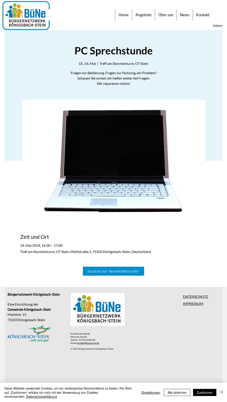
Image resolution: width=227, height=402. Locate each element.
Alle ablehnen (177, 392)
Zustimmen (205, 392)
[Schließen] (221, 392)
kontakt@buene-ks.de (88, 343)
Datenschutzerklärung (41, 396)
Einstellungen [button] (150, 392)
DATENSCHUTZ (195, 296)
